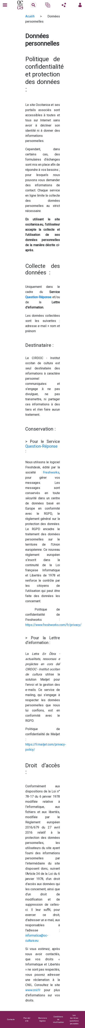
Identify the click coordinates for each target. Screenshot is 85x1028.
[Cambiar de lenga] (48, 5)
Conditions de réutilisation (58, 1019)
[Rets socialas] (64, 5)
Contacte (11, 1019)
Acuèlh (30, 16)
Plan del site (26, 1019)
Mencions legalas (42, 1019)
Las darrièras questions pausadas (74, 1019)
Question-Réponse (41, 446)
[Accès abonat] (80, 5)
